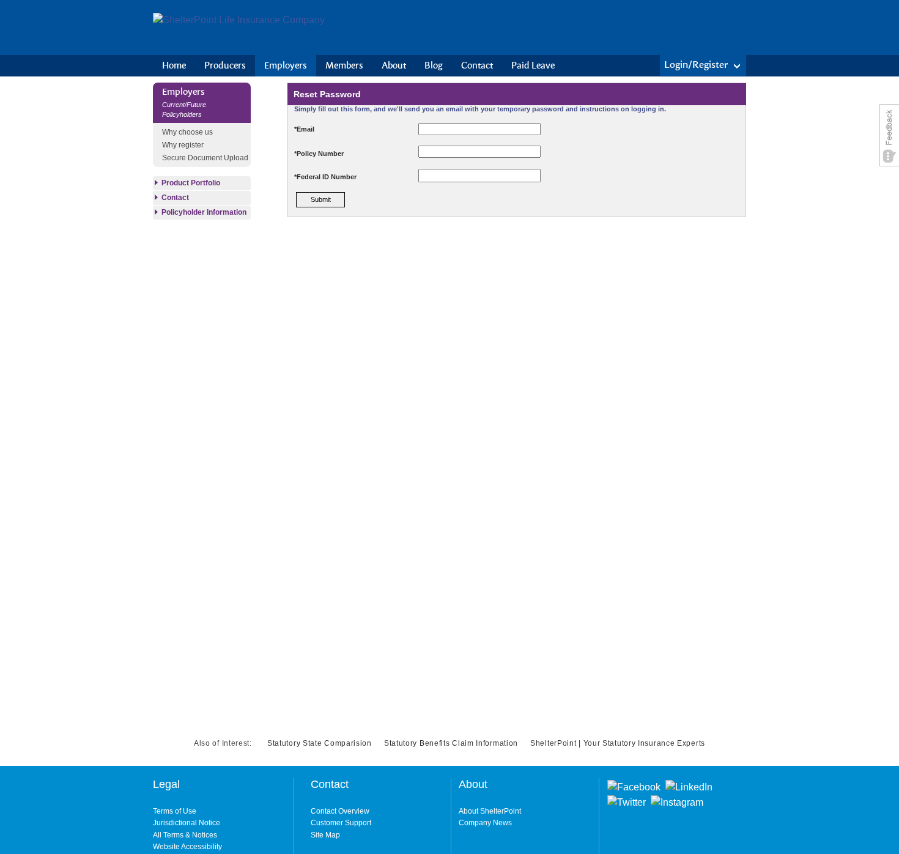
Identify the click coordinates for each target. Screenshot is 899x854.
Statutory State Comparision (319, 743)
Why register (183, 145)
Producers (225, 65)
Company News (485, 823)
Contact (477, 65)
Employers (285, 65)
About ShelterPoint (490, 811)
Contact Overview (340, 811)
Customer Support (341, 823)
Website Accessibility (187, 846)
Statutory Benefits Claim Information (451, 743)
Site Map (325, 835)
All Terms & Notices (185, 835)
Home (174, 65)
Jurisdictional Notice (186, 823)
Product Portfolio (190, 183)
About (394, 65)
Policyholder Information (203, 212)
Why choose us (187, 132)
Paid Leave (533, 65)
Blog (433, 65)
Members (344, 65)
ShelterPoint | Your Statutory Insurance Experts (617, 743)
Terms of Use (174, 811)
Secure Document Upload (205, 158)
